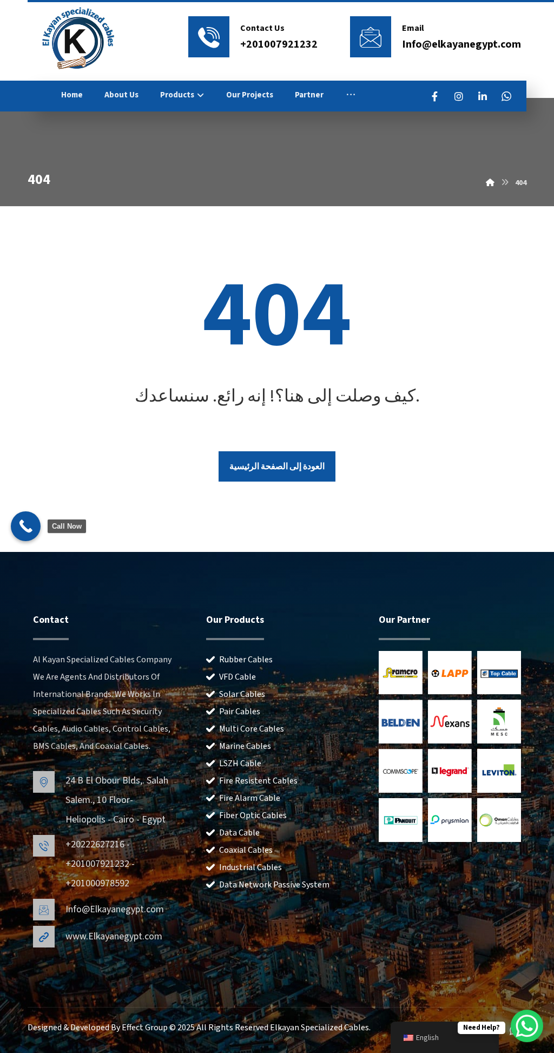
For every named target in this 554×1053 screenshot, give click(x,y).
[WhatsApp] (506, 96)
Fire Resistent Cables (258, 781)
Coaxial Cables (246, 850)
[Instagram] (459, 96)
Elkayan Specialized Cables (319, 1028)
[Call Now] (26, 526)
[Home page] (490, 182)
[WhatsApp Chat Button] (527, 1026)
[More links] (350, 95)
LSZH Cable (240, 763)
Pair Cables (239, 712)
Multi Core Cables (251, 729)
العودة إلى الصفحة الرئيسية (277, 466)
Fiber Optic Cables (253, 815)
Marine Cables (245, 746)
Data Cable (239, 833)
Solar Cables (242, 694)
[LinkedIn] (482, 96)
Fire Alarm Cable (249, 798)
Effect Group (145, 1028)
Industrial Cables (250, 867)
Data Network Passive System (274, 885)
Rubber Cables (246, 660)
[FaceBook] (435, 96)
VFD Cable (237, 677)
